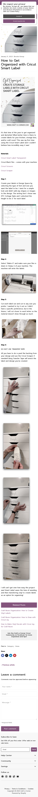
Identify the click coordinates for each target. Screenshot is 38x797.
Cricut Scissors (7, 166)
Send (34, 749)
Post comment (10, 729)
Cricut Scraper (7, 171)
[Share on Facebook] (2, 655)
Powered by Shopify (19, 793)
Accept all (19, 16)
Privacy (7, 789)
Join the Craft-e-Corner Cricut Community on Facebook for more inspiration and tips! (19, 635)
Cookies (30, 789)
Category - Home (13, 646)
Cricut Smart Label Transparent (13, 158)
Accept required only (19, 21)
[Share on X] (6, 655)
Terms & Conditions (19, 789)
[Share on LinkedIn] (10, 655)
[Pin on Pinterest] (14, 655)
